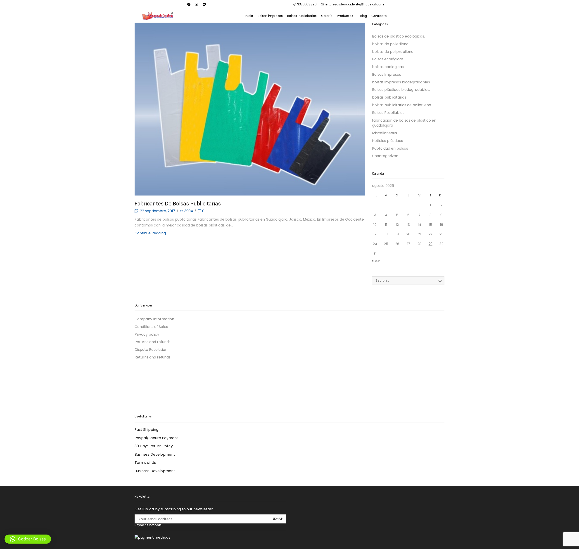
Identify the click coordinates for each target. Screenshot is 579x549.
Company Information (154, 319)
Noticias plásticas (387, 140)
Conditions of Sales (151, 326)
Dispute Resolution (151, 349)
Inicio (249, 16)
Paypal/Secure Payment (156, 438)
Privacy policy (147, 334)
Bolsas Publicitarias (302, 16)
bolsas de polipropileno (392, 51)
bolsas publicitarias (389, 97)
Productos (345, 16)
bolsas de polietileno (390, 44)
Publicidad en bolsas (390, 148)
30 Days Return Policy (154, 446)
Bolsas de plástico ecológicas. (398, 36)
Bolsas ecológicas (387, 59)
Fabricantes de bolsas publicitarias (178, 203)
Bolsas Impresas (386, 74)
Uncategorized (385, 155)
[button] (28, 539)
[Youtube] (204, 4)
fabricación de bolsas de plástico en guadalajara (404, 123)
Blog (363, 16)
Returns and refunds (153, 341)
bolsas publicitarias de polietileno (401, 105)
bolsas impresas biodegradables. (401, 82)
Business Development (155, 454)
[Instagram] (196, 4)
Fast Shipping (146, 429)
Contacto (379, 16)
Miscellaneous (384, 133)
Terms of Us (145, 462)
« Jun (376, 260)
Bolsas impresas (270, 16)
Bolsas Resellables (388, 112)
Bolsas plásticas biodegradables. (401, 89)
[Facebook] (188, 4)
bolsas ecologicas (388, 66)
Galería (326, 16)
